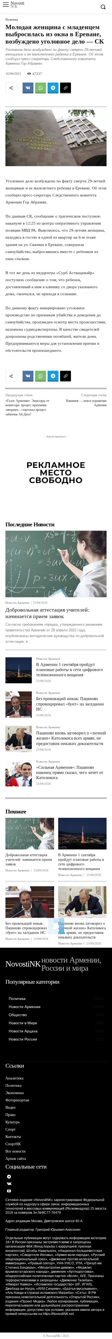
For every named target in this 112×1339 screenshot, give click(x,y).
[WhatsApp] (40, 88)
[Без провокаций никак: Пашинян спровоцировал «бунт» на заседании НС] (18, 704)
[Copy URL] (65, 88)
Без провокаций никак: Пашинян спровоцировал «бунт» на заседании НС (70, 703)
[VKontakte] (9, 1184)
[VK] (28, 88)
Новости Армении (17, 602)
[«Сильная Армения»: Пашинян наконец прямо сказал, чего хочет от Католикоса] (18, 773)
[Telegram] (53, 88)
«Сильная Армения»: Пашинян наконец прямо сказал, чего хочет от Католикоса (69, 772)
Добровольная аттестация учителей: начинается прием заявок (28, 859)
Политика (11, 19)
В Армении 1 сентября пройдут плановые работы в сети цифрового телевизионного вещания (69, 669)
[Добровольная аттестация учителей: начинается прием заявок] (56, 564)
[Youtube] (9, 1191)
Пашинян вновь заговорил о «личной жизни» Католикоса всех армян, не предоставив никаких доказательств (71, 738)
